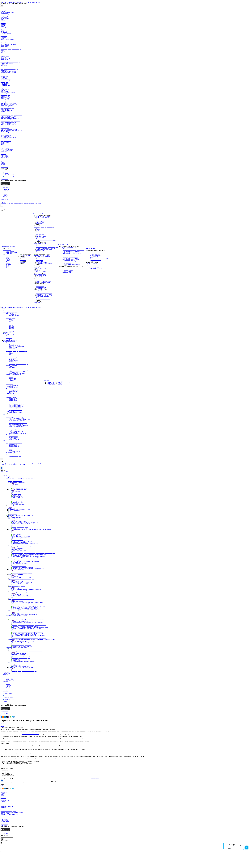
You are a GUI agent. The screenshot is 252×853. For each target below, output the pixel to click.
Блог (2, 796)
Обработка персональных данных (8, 811)
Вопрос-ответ (4, 822)
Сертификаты (4, 815)
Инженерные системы (13, 617)
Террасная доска (14, 571)
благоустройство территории (57, 758)
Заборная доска (14, 576)
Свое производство (5, 800)
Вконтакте (5, 187)
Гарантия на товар (5, 821)
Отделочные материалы (13, 649)
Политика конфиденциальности (8, 809)
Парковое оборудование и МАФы (18, 560)
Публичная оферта (5, 813)
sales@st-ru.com (5, 179)
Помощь (2, 816)
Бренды (2, 794)
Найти (2, 838)
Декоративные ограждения (17, 581)
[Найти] (2, 6)
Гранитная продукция (16, 594)
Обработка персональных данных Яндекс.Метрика (12, 812)
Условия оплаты (4, 819)
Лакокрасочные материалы (17, 669)
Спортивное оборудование (17, 548)
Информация (3, 807)
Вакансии (3, 802)
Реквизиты (3, 805)
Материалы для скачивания (7, 806)
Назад (8, 476)
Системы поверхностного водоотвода (19, 621)
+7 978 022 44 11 (4, 167)
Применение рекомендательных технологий (10, 814)
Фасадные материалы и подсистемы (19, 653)
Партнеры (3, 801)
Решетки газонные (15, 613)
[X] (7, 717)
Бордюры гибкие (15, 588)
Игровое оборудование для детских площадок (21, 531)
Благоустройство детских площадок (19, 521)
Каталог (7, 477)
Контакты (3, 803)
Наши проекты (4, 793)
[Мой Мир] (5, 717)
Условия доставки (5, 820)
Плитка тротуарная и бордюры (15, 481)
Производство (4, 792)
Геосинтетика (11, 508)
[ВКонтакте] (1, 717)
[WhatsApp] (10, 717)
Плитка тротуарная (15, 491)
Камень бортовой (15, 484)
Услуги (2, 795)
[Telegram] (14, 717)
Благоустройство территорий (14, 517)
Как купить (8, 676)
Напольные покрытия (16, 665)
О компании (3, 798)
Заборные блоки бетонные (17, 601)
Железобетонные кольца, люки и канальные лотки (22, 641)
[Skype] (12, 717)
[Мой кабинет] (1, 460)
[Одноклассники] (3, 717)
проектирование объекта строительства (30, 734)
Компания (8, 684)
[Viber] (8, 717)
